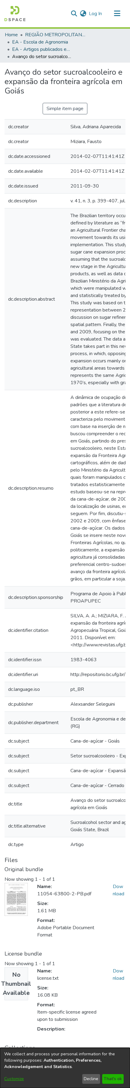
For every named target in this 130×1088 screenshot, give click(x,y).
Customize (14, 1079)
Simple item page (65, 108)
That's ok (113, 1079)
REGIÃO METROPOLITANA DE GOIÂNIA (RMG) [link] (55, 34)
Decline (91, 1079)
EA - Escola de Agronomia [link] (40, 42)
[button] (15, 13)
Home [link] (11, 34)
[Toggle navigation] (117, 13)
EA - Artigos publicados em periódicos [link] (42, 49)
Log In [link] (95, 13)
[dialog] (65, 1068)
